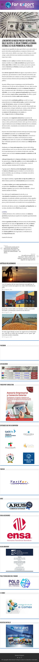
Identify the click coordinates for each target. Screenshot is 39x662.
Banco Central (22, 124)
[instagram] (21, 657)
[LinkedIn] (19, 657)
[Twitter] (17, 657)
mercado (13, 147)
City (4, 120)
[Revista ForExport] (19, 5)
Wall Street (20, 225)
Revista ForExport (19, 655)
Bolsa (6, 206)
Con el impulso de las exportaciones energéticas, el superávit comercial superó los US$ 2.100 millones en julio (18, 285)
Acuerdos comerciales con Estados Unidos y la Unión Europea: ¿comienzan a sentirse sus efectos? (18, 309)
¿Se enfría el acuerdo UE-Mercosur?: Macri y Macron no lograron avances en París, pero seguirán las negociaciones (26, 257)
